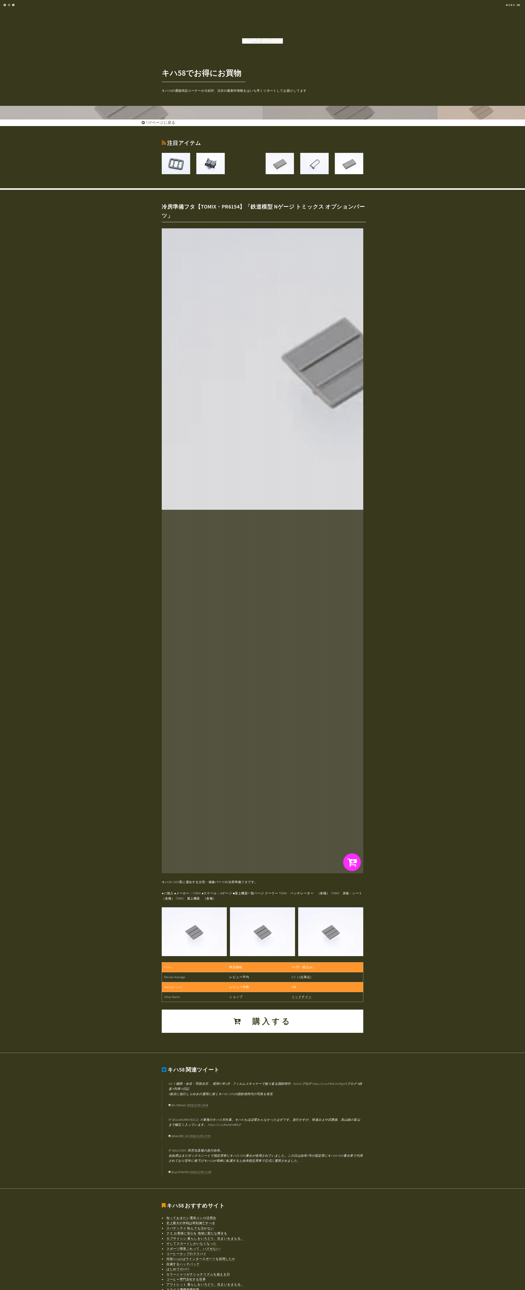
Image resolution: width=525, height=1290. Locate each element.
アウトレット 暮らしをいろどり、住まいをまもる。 (205, 1284)
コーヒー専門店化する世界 (186, 1279)
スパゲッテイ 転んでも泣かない (190, 1228)
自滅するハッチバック (183, 1264)
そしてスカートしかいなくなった (191, 1243)
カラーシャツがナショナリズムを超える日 (198, 1274)
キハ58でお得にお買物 (201, 73)
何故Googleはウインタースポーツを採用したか (200, 1259)
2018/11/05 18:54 (197, 1105)
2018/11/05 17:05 (199, 1136)
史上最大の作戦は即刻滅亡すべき (190, 1223)
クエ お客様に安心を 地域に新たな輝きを (196, 1233)
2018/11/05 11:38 (200, 1172)
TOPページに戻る (160, 122)
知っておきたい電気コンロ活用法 (191, 1218)
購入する (267, 1021)
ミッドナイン (302, 997)
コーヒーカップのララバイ (186, 1254)
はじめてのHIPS (177, 1269)
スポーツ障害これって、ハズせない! (193, 1249)
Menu (510, 5)
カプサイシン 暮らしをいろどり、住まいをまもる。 (205, 1238)
